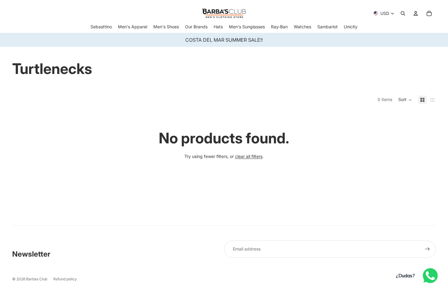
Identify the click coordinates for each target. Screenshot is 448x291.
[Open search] (403, 13)
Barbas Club (36, 279)
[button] (405, 100)
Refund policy (65, 279)
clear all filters (248, 156)
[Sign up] (427, 249)
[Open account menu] (415, 13)
